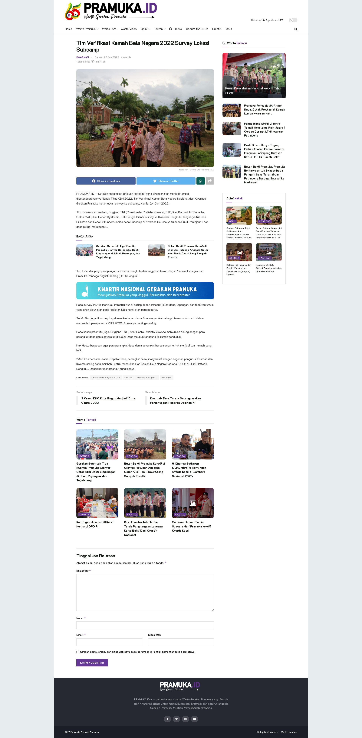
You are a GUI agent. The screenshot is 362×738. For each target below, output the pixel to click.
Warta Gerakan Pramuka (86, 731)
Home (68, 29)
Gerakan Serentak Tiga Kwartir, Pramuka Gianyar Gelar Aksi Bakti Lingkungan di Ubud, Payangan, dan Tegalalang (118, 251)
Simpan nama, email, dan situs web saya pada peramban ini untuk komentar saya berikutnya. (137, 651)
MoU (229, 29)
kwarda (128, 377)
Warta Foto (109, 29)
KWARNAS (82, 57)
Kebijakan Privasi (266, 731)
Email (81, 634)
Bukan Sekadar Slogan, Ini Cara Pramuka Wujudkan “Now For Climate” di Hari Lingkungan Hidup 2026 (269, 233)
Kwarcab (264, 221)
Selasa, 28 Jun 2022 (107, 57)
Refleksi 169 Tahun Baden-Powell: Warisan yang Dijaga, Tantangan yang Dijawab (239, 269)
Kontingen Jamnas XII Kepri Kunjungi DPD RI (95, 524)
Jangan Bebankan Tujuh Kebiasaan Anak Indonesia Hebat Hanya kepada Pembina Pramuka (239, 233)
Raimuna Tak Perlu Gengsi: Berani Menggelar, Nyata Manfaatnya (269, 268)
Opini (144, 29)
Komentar (83, 570)
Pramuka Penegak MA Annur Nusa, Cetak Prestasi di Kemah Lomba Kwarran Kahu (264, 109)
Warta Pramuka (86, 29)
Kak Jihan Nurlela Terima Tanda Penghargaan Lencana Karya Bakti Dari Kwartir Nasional (143, 528)
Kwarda (127, 57)
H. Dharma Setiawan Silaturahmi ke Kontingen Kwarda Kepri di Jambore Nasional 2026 (189, 469)
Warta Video (129, 29)
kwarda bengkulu (147, 377)
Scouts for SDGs (197, 29)
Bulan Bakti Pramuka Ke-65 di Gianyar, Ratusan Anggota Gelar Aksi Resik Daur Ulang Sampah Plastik (188, 251)
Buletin (217, 29)
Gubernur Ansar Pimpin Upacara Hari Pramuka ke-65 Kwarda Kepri (191, 526)
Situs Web (154, 634)
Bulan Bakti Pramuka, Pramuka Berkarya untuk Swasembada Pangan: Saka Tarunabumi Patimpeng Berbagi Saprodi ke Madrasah (264, 174)
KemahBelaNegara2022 (105, 377)
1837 (98, 61)
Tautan (158, 29)
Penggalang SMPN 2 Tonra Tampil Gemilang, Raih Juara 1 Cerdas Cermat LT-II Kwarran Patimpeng (264, 129)
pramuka (167, 377)
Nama (81, 618)
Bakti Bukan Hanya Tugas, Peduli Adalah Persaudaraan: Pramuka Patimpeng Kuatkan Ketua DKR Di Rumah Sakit (264, 151)
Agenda (234, 257)
